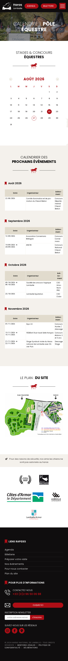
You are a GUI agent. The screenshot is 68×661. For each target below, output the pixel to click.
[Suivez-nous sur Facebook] (14, 630)
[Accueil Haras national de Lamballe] (12, 6)
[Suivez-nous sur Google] (22, 630)
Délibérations (31, 648)
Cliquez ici (38, 605)
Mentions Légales (26, 645)
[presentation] (11, 79)
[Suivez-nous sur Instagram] (7, 630)
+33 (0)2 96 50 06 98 (27, 594)
